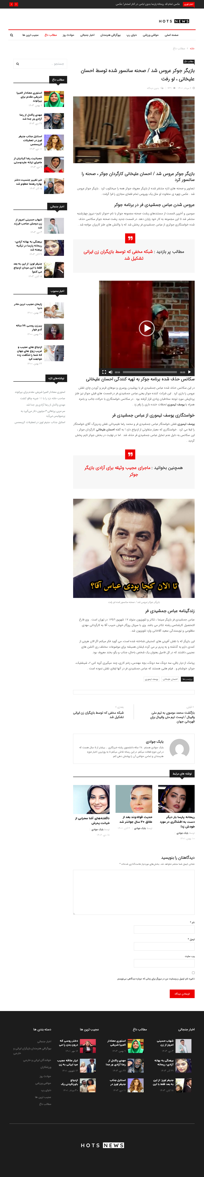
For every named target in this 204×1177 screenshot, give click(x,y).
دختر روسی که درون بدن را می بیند (68, 1045)
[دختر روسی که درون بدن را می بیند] (87, 1047)
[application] (147, 328)
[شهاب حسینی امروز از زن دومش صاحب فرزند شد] (53, 226)
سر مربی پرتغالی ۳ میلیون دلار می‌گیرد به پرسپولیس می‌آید (43, 413)
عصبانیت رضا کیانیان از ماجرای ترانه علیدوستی (28, 160)
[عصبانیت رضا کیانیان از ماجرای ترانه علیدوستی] (53, 165)
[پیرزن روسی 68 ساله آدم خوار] (53, 332)
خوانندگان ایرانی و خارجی (37, 1060)
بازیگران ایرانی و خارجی (21, 1050)
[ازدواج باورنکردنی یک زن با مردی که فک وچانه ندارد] (87, 1086)
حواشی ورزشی (151, 35)
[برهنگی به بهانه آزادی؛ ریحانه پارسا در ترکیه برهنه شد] (53, 248)
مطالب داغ (51, 35)
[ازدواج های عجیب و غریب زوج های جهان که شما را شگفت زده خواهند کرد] (53, 354)
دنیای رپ (132, 35)
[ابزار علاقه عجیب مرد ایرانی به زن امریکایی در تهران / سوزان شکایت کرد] (87, 1066)
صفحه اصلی (171, 35)
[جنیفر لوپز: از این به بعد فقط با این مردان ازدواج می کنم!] (53, 270)
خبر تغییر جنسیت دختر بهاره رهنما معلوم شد (28, 182)
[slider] (150, 372)
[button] (16, 4)
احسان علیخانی (170, 679)
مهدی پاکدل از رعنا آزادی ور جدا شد (31, 117)
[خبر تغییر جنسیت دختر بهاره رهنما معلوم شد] (53, 187)
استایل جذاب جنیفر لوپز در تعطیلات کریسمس (30, 140)
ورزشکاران (45, 1067)
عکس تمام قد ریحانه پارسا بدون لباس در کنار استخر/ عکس (148, 4)
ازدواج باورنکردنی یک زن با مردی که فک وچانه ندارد (69, 1086)
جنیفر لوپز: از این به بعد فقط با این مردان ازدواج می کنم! (28, 268)
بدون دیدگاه (153, 88)
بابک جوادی (155, 741)
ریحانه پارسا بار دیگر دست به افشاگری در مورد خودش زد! (177, 822)
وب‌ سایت (190, 956)
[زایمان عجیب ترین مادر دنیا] (53, 311)
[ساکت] (111, 372)
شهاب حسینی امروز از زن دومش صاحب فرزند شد (28, 224)
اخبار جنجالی (87, 35)
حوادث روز (69, 35)
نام (192, 922)
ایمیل (191, 939)
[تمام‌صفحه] (104, 372)
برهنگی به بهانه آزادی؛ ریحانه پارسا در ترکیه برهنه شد (28, 246)
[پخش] (189, 372)
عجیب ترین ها (31, 35)
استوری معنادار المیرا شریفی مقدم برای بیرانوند (29, 97)
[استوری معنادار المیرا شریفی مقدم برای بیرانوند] (53, 100)
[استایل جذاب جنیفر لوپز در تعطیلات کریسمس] (53, 143)
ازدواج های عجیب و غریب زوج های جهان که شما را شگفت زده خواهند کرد (29, 353)
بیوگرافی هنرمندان (110, 35)
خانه (192, 48)
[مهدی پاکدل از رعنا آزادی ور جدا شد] (53, 122)
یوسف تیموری (151, 679)
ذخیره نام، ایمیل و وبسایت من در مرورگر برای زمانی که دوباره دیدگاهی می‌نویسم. (156, 979)
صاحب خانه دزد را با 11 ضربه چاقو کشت (42, 398)
